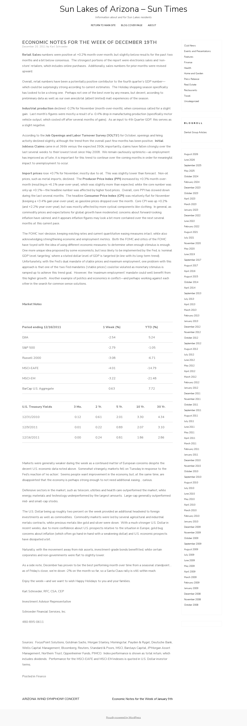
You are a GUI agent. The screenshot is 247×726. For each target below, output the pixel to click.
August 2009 (191, 549)
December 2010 (192, 460)
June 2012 (189, 360)
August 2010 (191, 482)
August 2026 (191, 154)
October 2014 (191, 282)
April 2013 (189, 304)
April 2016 (189, 271)
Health (187, 68)
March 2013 (190, 310)
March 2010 (190, 510)
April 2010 (189, 504)
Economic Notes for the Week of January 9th (142, 699)
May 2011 (189, 432)
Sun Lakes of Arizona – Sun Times (123, 9)
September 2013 (192, 293)
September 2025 (192, 165)
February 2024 (191, 182)
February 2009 (191, 582)
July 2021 (189, 237)
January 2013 (191, 321)
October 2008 (191, 604)
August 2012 (191, 349)
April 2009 (189, 571)
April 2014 (189, 287)
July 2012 (189, 354)
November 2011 (192, 399)
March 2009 (190, 577)
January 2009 (191, 588)
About (152, 25)
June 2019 (189, 254)
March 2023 (190, 204)
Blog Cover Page (131, 25)
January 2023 (191, 209)
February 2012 (191, 382)
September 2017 (192, 259)
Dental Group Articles (195, 132)
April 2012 (189, 371)
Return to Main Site (103, 25)
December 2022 (192, 215)
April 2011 (189, 438)
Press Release (191, 79)
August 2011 (191, 415)
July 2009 (189, 554)
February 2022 (191, 226)
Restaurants (190, 90)
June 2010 (189, 493)
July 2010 (189, 488)
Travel (187, 95)
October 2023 (191, 193)
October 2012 (191, 337)
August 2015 (191, 276)
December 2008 (192, 593)
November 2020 (192, 243)
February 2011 (191, 449)
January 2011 (191, 454)
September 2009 (192, 543)
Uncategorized (191, 101)
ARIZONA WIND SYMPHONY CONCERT (51, 699)
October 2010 (191, 471)
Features (188, 56)
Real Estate (190, 84)
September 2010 (192, 476)
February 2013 (191, 315)
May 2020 (189, 248)
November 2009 (192, 532)
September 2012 (192, 343)
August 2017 (191, 265)
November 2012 (192, 332)
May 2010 (189, 499)
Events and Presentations (197, 51)
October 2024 (191, 176)
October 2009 (191, 538)
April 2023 (189, 198)
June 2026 (189, 159)
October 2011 (191, 404)
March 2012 (190, 376)
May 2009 (189, 566)
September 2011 (192, 410)
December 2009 (192, 527)
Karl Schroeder (59, 46)
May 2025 (189, 170)
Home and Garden (193, 73)
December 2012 (192, 326)
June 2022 (189, 221)
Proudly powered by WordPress (123, 717)
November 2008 (192, 599)
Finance (41, 676)
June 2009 (189, 560)
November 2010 (192, 465)
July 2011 (189, 421)
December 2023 (192, 187)
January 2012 (191, 387)
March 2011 (190, 443)
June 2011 (189, 426)
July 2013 (189, 298)
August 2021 (191, 232)
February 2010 (191, 515)
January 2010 (191, 521)
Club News (190, 45)
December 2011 (192, 393)
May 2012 (189, 365)
